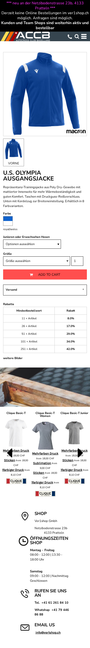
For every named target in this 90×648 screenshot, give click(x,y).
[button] (76, 36)
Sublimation (42, 463)
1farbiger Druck (13, 470)
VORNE (13, 163)
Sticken (38, 472)
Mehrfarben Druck (45, 453)
